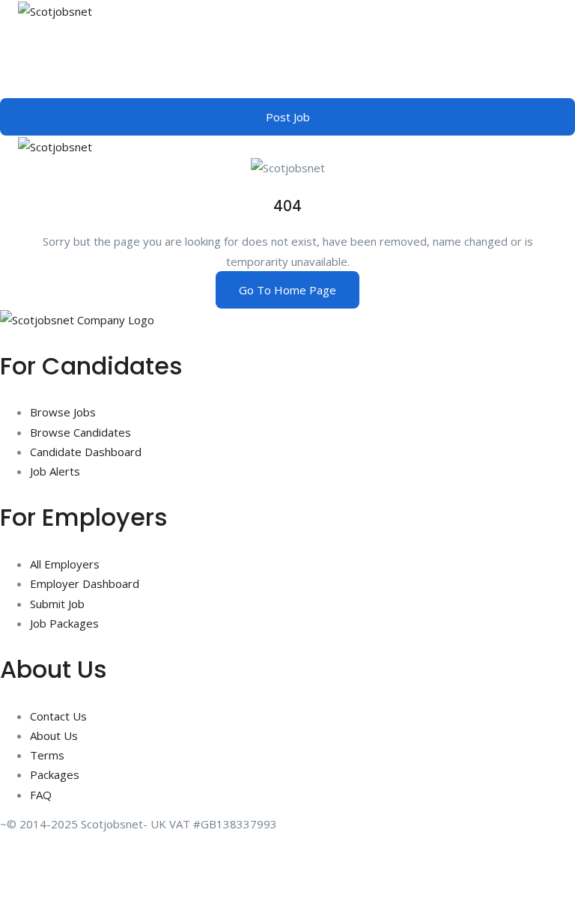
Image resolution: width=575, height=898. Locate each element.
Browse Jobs (63, 411)
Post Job (288, 116)
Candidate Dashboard (86, 451)
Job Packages (64, 623)
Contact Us (58, 716)
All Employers (65, 563)
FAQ (41, 794)
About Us (54, 735)
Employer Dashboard (84, 583)
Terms (47, 754)
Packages (54, 774)
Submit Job (57, 603)
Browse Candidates (80, 432)
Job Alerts (55, 471)
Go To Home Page (287, 289)
